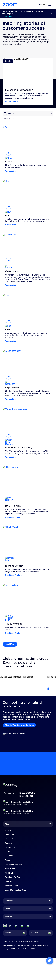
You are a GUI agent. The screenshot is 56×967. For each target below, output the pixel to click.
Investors (9, 856)
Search (11, 113)
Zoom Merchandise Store (15, 890)
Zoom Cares (10, 868)
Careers (8, 843)
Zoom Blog (9, 830)
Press (7, 860)
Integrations (10, 847)
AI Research (10, 881)
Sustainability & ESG (13, 864)
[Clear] (51, 114)
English (8, 933)
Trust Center (18, 941)
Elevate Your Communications (19, 725)
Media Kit (9, 873)
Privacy (11, 941)
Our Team (9, 839)
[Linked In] (5, 925)
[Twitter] (10, 925)
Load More (11, 644)
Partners (8, 851)
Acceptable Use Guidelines (31, 941)
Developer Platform (13, 877)
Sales (7, 909)
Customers (9, 834)
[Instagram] (27, 925)
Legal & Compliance (9, 945)
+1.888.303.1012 (25, 796)
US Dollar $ (35, 933)
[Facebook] (22, 925)
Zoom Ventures (11, 885)
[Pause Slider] (48, 688)
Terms (5, 941)
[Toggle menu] (49, 4)
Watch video (10, 101)
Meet (40, 4)
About (7, 824)
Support (8, 917)
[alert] (28, 13)
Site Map (45, 945)
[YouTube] (16, 925)
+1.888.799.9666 (26, 792)
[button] (49, 960)
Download (9, 901)
